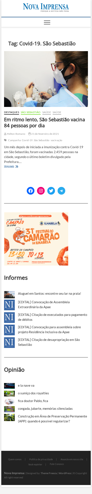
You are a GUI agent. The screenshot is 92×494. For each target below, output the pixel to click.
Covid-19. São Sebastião (36, 140)
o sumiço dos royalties (33, 393)
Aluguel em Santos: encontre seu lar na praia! (49, 293)
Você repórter (35, 464)
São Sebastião (31, 112)
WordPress (65, 473)
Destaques (11, 112)
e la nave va (26, 385)
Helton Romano (15, 133)
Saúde (46, 112)
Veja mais (14, 166)
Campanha (14, 140)
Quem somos (15, 459)
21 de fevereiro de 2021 (45, 133)
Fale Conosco (57, 464)
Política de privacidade (41, 459)
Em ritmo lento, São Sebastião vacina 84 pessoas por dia (44, 122)
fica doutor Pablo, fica (33, 401)
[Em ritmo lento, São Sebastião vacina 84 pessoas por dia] (46, 79)
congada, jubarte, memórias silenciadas (45, 408)
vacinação (56, 140)
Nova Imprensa (14, 473)
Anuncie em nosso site (72, 459)
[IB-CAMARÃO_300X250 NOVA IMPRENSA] (36, 214)
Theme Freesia (49, 473)
